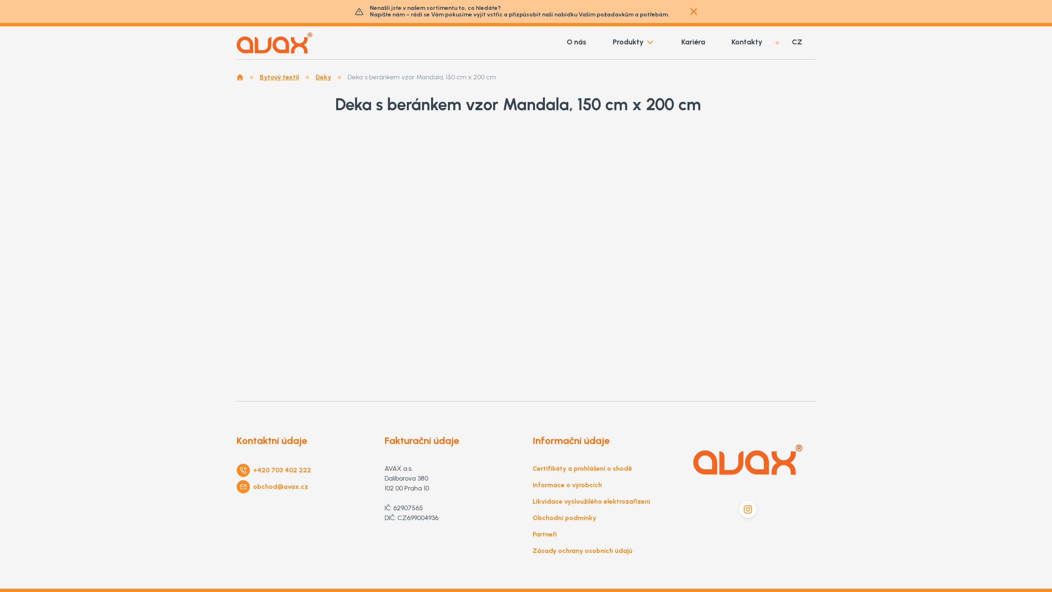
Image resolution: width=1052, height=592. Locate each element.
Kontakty (746, 41)
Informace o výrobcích (567, 485)
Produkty (628, 41)
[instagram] (748, 509)
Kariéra (693, 41)
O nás (576, 41)
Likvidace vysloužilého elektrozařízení (591, 501)
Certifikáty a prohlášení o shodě (582, 468)
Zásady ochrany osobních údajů (582, 551)
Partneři (545, 534)
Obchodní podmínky (564, 518)
